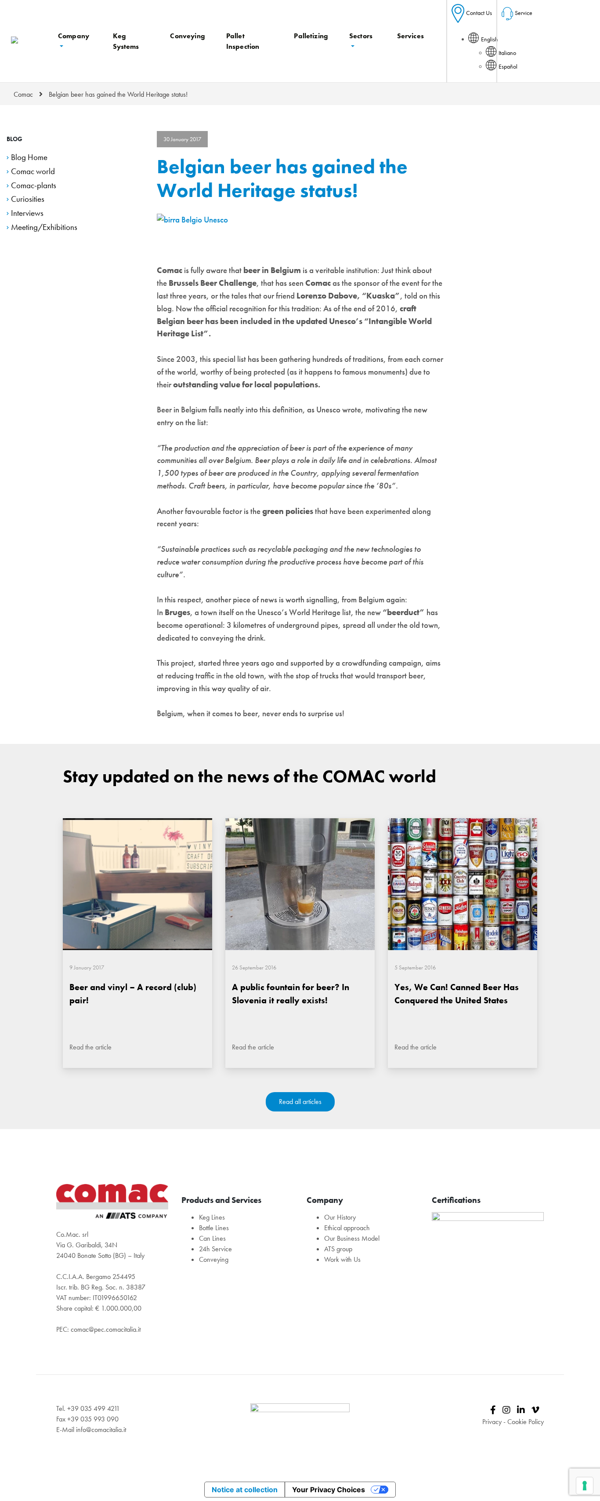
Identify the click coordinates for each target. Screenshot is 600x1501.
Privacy (492, 1421)
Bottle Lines (214, 1227)
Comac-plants (33, 185)
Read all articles (300, 1101)
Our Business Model (352, 1238)
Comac (23, 94)
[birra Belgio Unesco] (192, 219)
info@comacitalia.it (101, 1429)
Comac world (33, 171)
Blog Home (29, 157)
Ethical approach (347, 1227)
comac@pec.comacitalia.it (106, 1329)
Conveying (213, 1259)
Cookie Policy (525, 1421)
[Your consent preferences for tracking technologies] (584, 1485)
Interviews (27, 213)
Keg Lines (212, 1217)
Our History (340, 1217)
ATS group (338, 1248)
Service (523, 13)
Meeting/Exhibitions (44, 227)
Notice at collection (245, 1489)
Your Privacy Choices (328, 1489)
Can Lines (212, 1238)
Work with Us (342, 1259)
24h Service (215, 1248)
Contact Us (479, 13)
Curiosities (27, 198)
